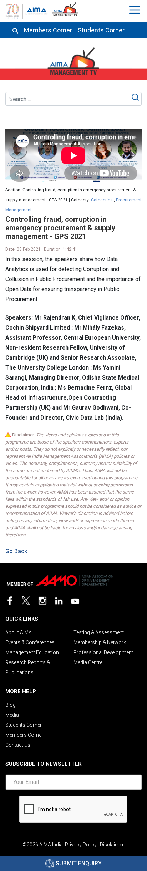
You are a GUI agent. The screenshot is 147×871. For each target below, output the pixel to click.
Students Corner (101, 30)
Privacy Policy (81, 844)
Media (12, 715)
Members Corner (48, 30)
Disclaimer (111, 844)
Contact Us (17, 745)
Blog (10, 705)
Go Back (16, 551)
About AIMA (18, 632)
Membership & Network (100, 642)
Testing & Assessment (99, 632)
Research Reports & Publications (27, 667)
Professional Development (103, 652)
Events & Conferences (30, 642)
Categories (102, 199)
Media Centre (88, 662)
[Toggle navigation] (135, 10)
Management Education (32, 652)
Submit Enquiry (78, 863)
